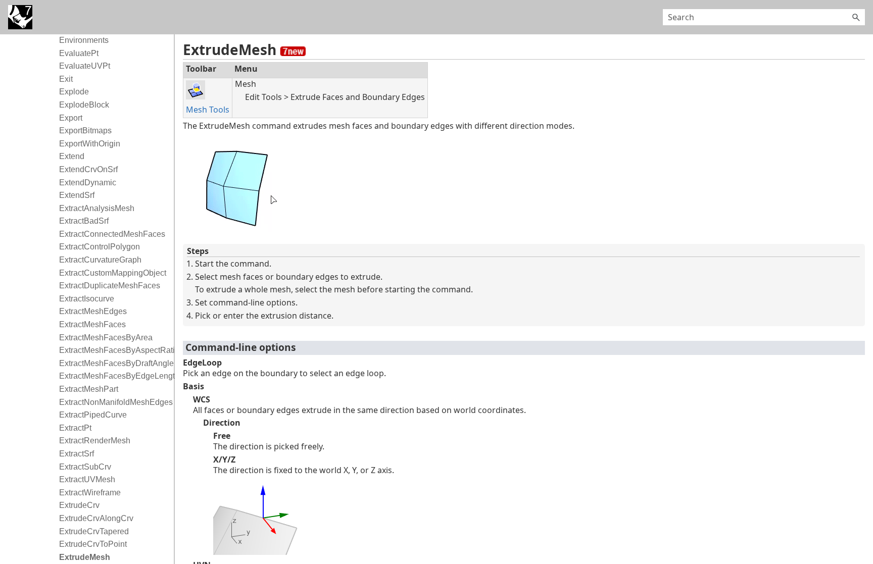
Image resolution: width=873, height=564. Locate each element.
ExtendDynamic (87, 182)
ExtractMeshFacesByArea (106, 337)
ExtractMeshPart (88, 389)
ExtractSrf (76, 453)
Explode (74, 91)
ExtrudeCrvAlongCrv (96, 518)
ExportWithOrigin (89, 143)
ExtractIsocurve (86, 298)
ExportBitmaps (85, 130)
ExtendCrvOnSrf (88, 169)
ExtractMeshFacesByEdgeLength (114, 376)
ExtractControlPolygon (99, 246)
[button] (856, 17)
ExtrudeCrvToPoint (93, 544)
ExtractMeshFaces (92, 324)
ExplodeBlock (84, 104)
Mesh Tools (207, 109)
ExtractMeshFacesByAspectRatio (114, 350)
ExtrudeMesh (84, 557)
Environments (84, 40)
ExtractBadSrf (84, 221)
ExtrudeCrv (79, 505)
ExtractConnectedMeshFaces (112, 234)
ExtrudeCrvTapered (94, 531)
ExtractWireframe (90, 492)
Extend (71, 156)
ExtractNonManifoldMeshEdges (114, 402)
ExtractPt (75, 428)
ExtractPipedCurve (93, 415)
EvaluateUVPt (84, 66)
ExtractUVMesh (87, 479)
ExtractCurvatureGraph (100, 259)
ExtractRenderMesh (94, 440)
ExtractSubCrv (85, 467)
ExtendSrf (76, 195)
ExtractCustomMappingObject (112, 273)
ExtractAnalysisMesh (96, 208)
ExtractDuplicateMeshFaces (109, 285)
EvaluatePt (79, 53)
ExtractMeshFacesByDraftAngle (114, 363)
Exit (66, 79)
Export (70, 118)
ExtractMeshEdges (93, 311)
